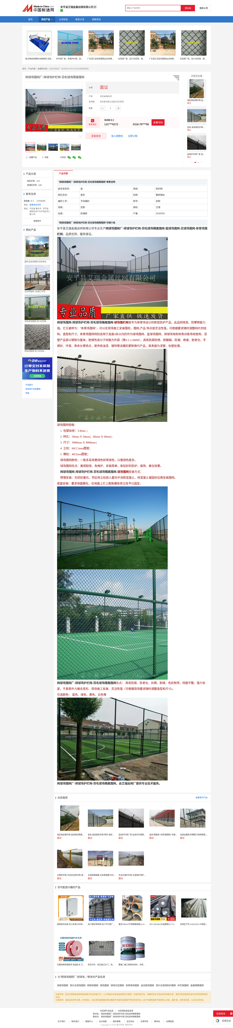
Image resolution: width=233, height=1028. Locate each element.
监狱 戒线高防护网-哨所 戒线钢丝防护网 (204, 127)
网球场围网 (92, 985)
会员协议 (130, 1021)
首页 (24, 68)
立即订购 (132, 135)
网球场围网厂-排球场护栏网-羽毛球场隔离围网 (120, 1013)
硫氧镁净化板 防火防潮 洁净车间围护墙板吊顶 (76, 924)
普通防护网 (42, 68)
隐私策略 (116, 1021)
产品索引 (29, 385)
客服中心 (89, 1021)
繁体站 (157, 1021)
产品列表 (32, 68)
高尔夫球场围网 (77, 985)
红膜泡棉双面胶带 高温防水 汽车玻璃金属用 (75, 964)
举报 (46, 157)
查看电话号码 (35, 204)
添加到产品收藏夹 (33, 389)
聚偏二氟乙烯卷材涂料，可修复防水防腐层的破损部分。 (142, 964)
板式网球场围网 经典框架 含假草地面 (41, 58)
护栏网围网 (183, 985)
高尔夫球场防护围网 (166, 985)
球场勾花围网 (117, 985)
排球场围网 (62, 985)
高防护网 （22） (34, 181)
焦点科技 (120, 1024)
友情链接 (170, 1021)
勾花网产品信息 (106, 1010)
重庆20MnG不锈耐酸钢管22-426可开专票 (136, 924)
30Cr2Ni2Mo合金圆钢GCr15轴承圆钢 (165, 924)
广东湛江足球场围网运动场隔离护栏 (102, 58)
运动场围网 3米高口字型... (36, 291)
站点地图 (103, 1021)
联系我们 (75, 1021)
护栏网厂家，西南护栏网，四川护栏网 (72, 58)
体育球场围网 (132, 985)
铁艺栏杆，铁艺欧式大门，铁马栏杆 (103, 964)
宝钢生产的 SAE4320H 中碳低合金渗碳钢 (197, 924)
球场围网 (104, 985)
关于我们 (61, 1021)
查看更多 (37, 221)
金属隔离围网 (197, 985)
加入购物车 (117, 135)
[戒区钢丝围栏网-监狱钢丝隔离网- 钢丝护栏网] (196, 88)
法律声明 (144, 1021)
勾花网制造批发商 (125, 1010)
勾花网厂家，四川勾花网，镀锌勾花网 (134, 58)
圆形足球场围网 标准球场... (36, 261)
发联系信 (96, 135)
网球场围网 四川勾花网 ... (35, 351)
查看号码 (158, 122)
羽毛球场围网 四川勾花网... (36, 321)
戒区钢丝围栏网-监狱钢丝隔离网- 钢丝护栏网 (206, 100)
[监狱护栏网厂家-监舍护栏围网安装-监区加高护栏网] (196, 142)
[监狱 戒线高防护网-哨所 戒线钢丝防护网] (196, 115)
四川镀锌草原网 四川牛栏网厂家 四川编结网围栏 (108, 924)
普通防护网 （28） (35, 185)
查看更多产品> (202, 797)
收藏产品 (33, 157)
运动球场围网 (147, 985)
